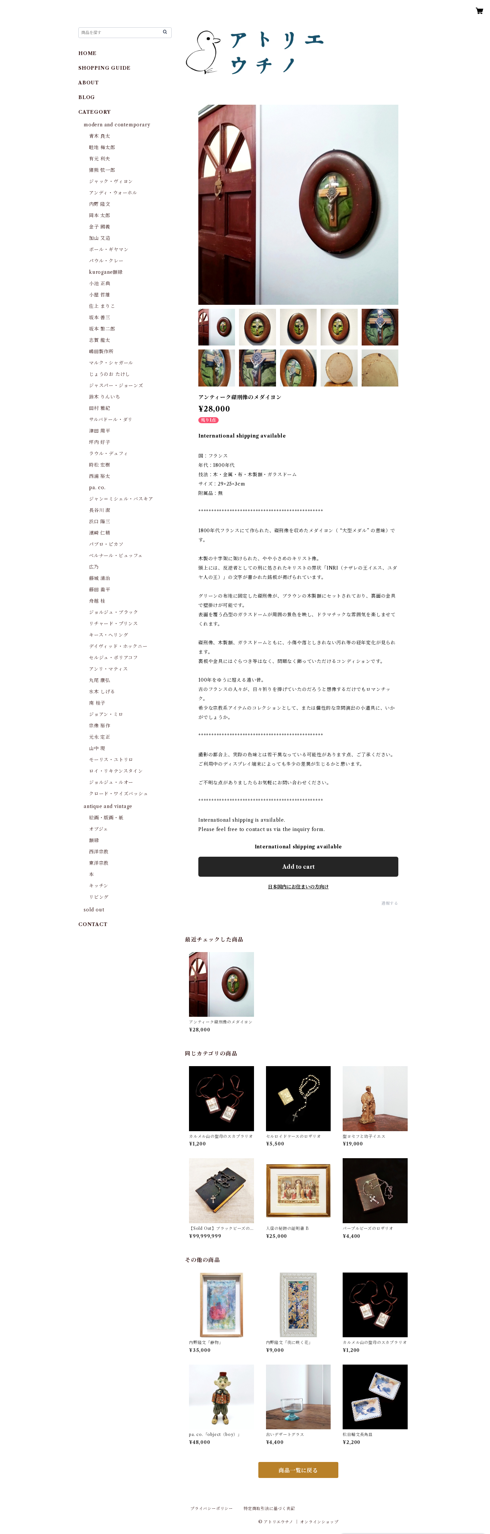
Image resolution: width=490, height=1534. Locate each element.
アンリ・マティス (108, 669)
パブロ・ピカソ (106, 544)
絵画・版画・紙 (106, 818)
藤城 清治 (99, 578)
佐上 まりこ (102, 306)
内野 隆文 (99, 204)
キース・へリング (108, 635)
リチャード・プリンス (113, 624)
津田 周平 (99, 431)
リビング (99, 897)
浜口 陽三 (99, 522)
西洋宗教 (99, 852)
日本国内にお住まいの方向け (298, 887)
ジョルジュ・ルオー (111, 782)
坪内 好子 (99, 442)
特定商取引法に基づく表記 (269, 1508)
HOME (87, 53)
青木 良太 (99, 136)
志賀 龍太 (99, 340)
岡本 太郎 (99, 215)
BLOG (86, 97)
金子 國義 (99, 227)
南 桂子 (97, 703)
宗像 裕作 (99, 726)
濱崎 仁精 (99, 533)
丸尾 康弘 (99, 680)
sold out (94, 910)
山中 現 (97, 748)
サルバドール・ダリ (111, 420)
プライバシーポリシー (211, 1508)
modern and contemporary (117, 125)
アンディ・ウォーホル (113, 193)
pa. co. (97, 488)
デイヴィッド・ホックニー (118, 646)
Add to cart (298, 866)
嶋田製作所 (101, 351)
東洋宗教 (99, 863)
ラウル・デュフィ (108, 454)
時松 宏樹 (99, 465)
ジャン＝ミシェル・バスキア (121, 499)
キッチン (98, 886)
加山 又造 (99, 238)
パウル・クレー (106, 261)
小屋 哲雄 (99, 295)
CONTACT (93, 924)
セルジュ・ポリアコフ (113, 658)
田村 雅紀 (99, 408)
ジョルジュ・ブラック (113, 612)
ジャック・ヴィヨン (111, 181)
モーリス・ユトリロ (111, 760)
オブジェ (98, 829)
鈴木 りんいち (104, 397)
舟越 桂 (97, 601)
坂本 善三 (99, 317)
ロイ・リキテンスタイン (116, 771)
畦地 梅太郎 (102, 147)
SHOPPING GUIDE (104, 68)
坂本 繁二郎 (102, 329)
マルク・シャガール (111, 363)
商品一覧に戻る (298, 1470)
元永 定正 (99, 737)
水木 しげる (102, 692)
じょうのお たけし (109, 374)
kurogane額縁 (106, 272)
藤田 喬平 (99, 590)
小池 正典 (99, 283)
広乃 (94, 567)
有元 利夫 (99, 159)
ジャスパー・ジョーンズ (116, 385)
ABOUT (88, 83)
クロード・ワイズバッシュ (118, 794)
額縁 (94, 840)
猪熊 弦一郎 (102, 170)
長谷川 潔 (99, 510)
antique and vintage (108, 806)
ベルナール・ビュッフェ (116, 556)
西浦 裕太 (99, 476)
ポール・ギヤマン (108, 249)
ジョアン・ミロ (106, 714)
